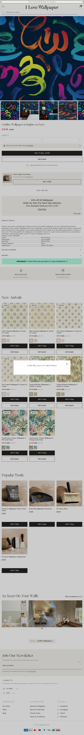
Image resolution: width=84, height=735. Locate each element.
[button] (81, 2)
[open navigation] (3, 6)
